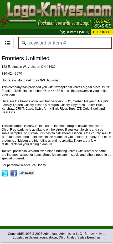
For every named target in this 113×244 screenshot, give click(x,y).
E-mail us (93, 237)
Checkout (102, 32)
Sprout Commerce (56, 14)
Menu (8, 43)
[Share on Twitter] (26, 172)
